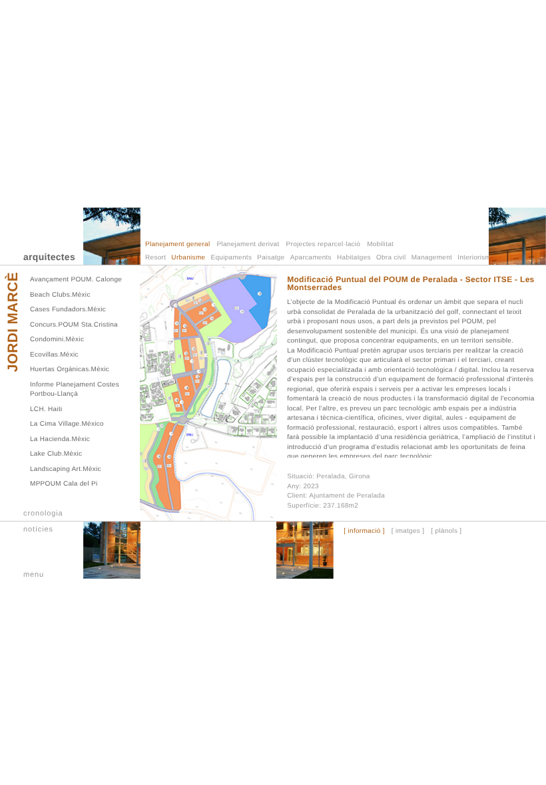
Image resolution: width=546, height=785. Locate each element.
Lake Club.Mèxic (56, 454)
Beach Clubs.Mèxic (60, 295)
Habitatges (354, 257)
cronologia (43, 514)
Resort (155, 257)
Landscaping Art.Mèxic (65, 469)
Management (431, 257)
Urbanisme (188, 257)
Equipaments (231, 257)
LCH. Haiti (46, 409)
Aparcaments (311, 257)
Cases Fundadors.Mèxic (68, 309)
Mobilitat (380, 244)
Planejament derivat (247, 244)
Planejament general (177, 244)
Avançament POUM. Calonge (76, 279)
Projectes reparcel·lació (323, 244)
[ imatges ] (408, 531)
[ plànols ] (446, 531)
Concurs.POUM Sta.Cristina (74, 325)
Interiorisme (476, 257)
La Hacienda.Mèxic (60, 439)
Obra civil (391, 257)
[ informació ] (364, 531)
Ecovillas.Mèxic (54, 355)
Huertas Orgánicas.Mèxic (69, 369)
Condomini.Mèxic (57, 339)
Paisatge (270, 257)
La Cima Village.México (67, 424)
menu (33, 575)
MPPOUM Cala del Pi (64, 484)
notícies (38, 530)
